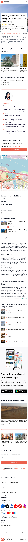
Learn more (17, 146)
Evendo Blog (4, 482)
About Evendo (13, 479)
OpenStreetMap (4, 155)
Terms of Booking (19, 532)
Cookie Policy (17, 468)
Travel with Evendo (5, 479)
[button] (14, 171)
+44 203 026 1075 (5, 500)
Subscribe (14, 462)
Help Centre (3, 522)
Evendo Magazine (5, 484)
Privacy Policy (11, 532)
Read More (24, 298)
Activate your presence (14, 149)
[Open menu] (26, 1)
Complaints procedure (6, 525)
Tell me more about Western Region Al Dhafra (14, 428)
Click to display (6, 82)
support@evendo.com (6, 502)
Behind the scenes (14, 482)
